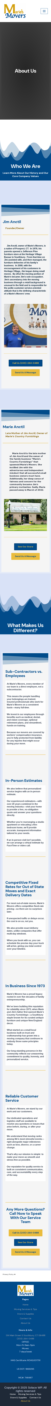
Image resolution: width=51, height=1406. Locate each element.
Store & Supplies (25, 1313)
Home (25, 1304)
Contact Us (25, 1318)
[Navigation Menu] (44, 11)
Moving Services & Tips (25, 1309)
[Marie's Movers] (14, 11)
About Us (25, 1323)
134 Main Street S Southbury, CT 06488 (25, 1335)
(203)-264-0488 (25, 1338)
